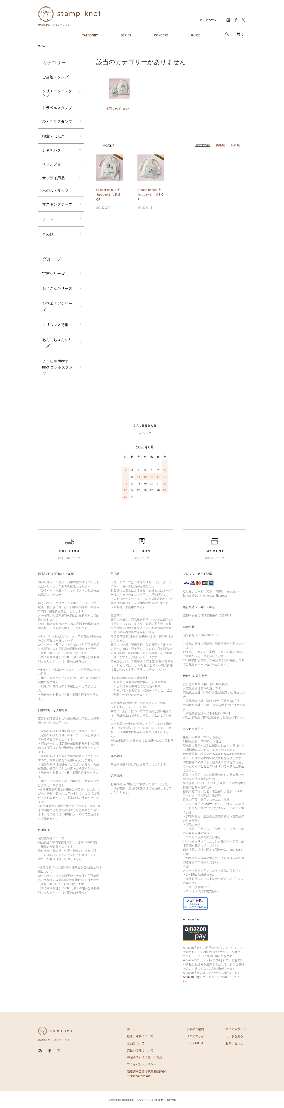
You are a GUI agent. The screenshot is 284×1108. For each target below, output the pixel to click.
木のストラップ (55, 190)
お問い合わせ (234, 1043)
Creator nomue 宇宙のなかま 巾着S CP (150, 195)
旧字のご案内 (195, 1029)
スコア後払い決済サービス (203, 804)
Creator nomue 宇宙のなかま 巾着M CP (108, 195)
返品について (135, 1043)
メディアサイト (196, 1036)
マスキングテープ (57, 204)
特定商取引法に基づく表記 (144, 1057)
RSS (189, 1043)
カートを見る (234, 1036)
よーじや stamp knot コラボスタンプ (57, 367)
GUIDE (195, 35)
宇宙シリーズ (53, 273)
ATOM (199, 1043)
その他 (47, 234)
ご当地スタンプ (55, 76)
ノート (47, 219)
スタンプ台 (51, 163)
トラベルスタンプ (57, 107)
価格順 (220, 145)
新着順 (235, 145)
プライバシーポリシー (141, 1064)
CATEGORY (90, 35)
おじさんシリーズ (57, 288)
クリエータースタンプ (57, 92)
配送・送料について (140, 1036)
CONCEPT (161, 35)
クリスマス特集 (55, 324)
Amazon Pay (191, 977)
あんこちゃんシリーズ (57, 343)
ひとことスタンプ (57, 121)
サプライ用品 (53, 177)
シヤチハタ (51, 150)
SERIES (126, 35)
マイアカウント (209, 20)
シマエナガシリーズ (57, 306)
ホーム (42, 45)
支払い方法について (140, 1050)
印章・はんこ (53, 136)
